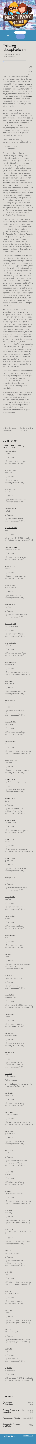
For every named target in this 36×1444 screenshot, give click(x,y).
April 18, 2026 (9, 1093)
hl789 (6, 1055)
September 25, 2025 (11, 528)
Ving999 (7, 1016)
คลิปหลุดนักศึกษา (10, 1370)
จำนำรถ (7, 703)
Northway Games (9, 1436)
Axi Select (8, 453)
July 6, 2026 (8, 1291)
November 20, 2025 (10, 643)
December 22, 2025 (10, 760)
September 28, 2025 (11, 547)
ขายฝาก (7, 918)
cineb (6, 1274)
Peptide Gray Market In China (13, 978)
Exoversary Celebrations (8, 1403)
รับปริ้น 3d (8, 645)
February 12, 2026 (10, 916)
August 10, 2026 (30, 1403)
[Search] (20, 36)
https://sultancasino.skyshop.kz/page (16, 782)
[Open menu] (8, 35)
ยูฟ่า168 (7, 1351)
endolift (7, 957)
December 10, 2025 (10, 700)
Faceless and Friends (11, 1418)
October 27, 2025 (10, 605)
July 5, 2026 (8, 1272)
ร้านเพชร (7, 880)
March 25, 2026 (9, 995)
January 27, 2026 (10, 839)
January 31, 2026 (10, 858)
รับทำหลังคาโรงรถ (10, 822)
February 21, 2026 (10, 935)
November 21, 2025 (10, 662)
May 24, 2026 (9, 1151)
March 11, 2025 (30, 1425)
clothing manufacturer (11, 626)
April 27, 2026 (9, 1112)
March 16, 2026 (30, 1411)
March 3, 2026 (9, 954)
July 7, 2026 (8, 1310)
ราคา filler (8, 1153)
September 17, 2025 (10, 509)
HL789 (7, 937)
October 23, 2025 (10, 585)
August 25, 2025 (28, 1418)
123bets (7, 801)
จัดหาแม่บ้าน (8, 492)
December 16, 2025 (10, 741)
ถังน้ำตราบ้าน (9, 724)
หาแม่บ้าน (8, 899)
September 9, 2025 (10, 489)
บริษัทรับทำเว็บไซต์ (10, 997)
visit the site (8, 473)
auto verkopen (9, 1095)
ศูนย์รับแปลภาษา (10, 1134)
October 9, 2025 (9, 566)
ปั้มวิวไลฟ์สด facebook (11, 1332)
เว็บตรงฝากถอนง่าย (10, 588)
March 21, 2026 (9, 976)
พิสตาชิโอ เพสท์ (9, 664)
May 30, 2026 (9, 1172)
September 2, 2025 (10, 451)
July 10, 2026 (8, 1349)
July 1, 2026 (8, 1250)
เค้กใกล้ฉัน (8, 841)
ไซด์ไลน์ (7, 511)
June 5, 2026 (8, 1191)
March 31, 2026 (9, 1033)
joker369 (7, 568)
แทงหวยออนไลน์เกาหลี (11, 1114)
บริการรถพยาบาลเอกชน (12, 1253)
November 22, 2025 (10, 681)
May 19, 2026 (9, 1131)
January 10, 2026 (10, 779)
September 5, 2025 (10, 470)
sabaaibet (8, 1174)
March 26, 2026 (9, 1014)
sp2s (6, 530)
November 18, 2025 (10, 624)
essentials (8, 607)
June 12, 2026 (9, 1229)
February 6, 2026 (10, 897)
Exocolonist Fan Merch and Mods (12, 1425)
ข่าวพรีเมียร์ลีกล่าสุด (11, 1036)
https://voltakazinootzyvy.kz (13, 549)
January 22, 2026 (10, 820)
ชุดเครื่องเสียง (9, 861)
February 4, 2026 (10, 878)
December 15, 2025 (10, 722)
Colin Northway (13, 54)
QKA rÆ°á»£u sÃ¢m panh (12, 1293)
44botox (7, 1313)
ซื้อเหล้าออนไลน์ (9, 684)
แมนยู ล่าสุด (8, 763)
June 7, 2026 (8, 1210)
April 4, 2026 (8, 1074)
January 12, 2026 (10, 799)
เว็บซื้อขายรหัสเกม (10, 1076)
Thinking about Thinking (10, 56)
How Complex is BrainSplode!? (9, 429)
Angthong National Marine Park (14, 1193)
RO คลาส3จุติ (8, 1213)
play (6, 743)
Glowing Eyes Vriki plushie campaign (13, 1411)
